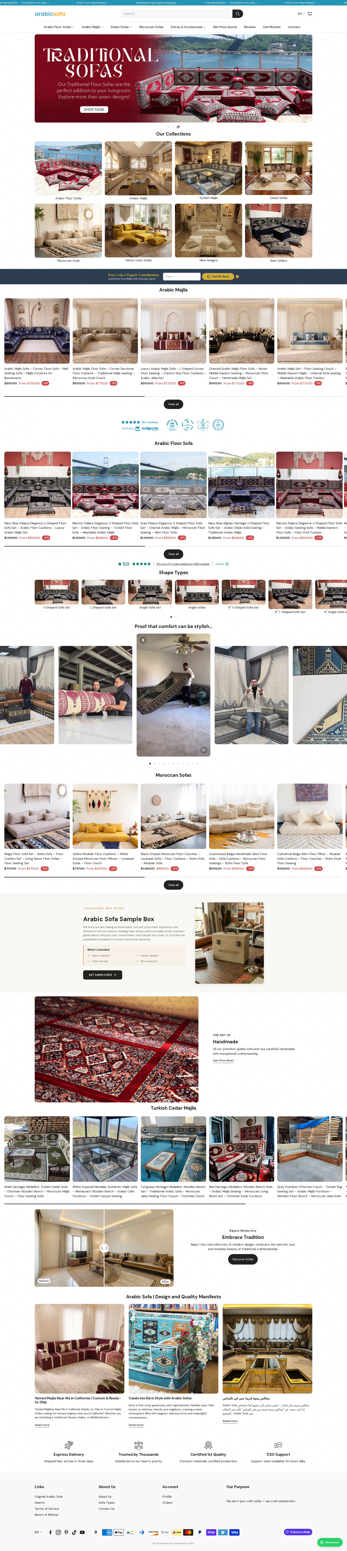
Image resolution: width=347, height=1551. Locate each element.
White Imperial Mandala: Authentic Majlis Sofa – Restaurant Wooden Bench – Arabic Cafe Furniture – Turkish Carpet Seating (105, 1191)
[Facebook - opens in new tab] (50, 1532)
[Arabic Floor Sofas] (68, 168)
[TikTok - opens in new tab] (74, 1532)
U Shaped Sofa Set (56, 607)
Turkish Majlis (208, 198)
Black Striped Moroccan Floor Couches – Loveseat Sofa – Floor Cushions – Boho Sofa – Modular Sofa (172, 858)
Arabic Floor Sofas (68, 198)
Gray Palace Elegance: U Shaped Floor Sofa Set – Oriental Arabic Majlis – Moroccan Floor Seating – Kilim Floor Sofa (172, 527)
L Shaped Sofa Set (103, 607)
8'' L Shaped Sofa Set (290, 612)
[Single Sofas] (197, 592)
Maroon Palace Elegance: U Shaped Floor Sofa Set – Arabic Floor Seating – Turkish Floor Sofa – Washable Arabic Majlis (105, 527)
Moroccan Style (68, 261)
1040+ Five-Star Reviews (91, 2)
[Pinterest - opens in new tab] (66, 1532)
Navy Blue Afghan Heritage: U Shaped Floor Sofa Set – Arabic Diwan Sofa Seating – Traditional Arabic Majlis (239, 527)
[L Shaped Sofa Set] (103, 592)
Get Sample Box (100, 974)
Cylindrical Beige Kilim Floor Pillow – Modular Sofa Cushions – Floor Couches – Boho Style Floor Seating (309, 858)
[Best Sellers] (278, 231)
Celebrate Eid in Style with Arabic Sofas (160, 1398)
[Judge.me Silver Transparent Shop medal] (187, 425)
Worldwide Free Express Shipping (156, 2)
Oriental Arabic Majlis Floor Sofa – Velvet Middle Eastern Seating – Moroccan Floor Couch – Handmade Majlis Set (238, 373)
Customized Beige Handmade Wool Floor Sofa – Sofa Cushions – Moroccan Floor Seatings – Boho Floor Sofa (238, 858)
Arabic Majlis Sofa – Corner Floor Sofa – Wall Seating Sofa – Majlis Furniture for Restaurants (36, 373)
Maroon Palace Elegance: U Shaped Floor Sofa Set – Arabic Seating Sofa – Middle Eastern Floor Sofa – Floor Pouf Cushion (309, 527)
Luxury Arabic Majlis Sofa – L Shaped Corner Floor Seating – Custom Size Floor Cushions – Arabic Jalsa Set (173, 373)
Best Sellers (278, 261)
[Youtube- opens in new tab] (82, 1532)
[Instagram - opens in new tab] (58, 1532)
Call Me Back (220, 276)
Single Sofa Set (150, 607)
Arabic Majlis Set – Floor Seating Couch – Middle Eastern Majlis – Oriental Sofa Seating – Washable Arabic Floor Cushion (309, 373)
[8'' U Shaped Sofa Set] (244, 592)
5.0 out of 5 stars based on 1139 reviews (183, 564)
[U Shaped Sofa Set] (57, 592)
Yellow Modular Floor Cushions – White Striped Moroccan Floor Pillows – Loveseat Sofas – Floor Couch (103, 858)
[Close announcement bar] (343, 2)
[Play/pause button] (143, 640)
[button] (182, 14)
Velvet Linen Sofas (138, 260)
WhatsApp (332, 1542)
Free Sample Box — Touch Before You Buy (230, 2)
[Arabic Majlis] (138, 168)
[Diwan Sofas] (278, 168)
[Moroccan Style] (68, 231)
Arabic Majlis (138, 198)
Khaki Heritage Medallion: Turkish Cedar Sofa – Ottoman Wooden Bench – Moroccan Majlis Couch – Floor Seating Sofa (37, 1191)
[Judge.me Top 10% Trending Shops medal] (218, 425)
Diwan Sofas (278, 198)
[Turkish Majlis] (208, 168)
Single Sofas (196, 607)
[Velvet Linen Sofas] (138, 231)
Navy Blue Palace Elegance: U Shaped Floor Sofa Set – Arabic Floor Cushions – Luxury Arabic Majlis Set (35, 527)
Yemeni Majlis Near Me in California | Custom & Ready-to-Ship (78, 1400)
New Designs (209, 260)
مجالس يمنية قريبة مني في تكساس (246, 1398)
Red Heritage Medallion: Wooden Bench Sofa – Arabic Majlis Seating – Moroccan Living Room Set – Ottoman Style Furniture (240, 1191)
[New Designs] (208, 231)
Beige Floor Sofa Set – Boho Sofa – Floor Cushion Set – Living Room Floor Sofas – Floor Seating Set (33, 858)
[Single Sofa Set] (150, 592)
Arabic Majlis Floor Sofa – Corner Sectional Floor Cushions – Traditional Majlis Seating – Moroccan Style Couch (104, 373)
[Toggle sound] (203, 750)
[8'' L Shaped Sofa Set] (290, 594)
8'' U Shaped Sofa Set (243, 607)
